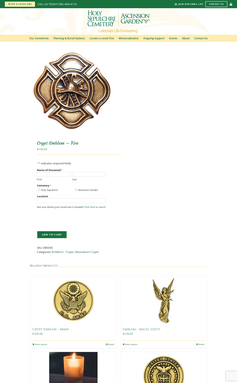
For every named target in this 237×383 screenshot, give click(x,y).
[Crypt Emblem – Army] (73, 300)
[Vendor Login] (231, 4)
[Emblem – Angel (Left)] (163, 300)
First (39, 179)
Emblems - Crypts (63, 252)
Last (74, 179)
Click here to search (95, 207)
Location (42, 196)
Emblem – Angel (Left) (141, 329)
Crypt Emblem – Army (50, 329)
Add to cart (52, 234)
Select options (41, 344)
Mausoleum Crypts (87, 252)
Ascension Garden (88, 190)
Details (111, 344)
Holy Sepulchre (49, 190)
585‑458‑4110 (68, 4)
